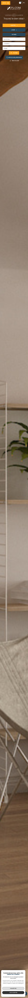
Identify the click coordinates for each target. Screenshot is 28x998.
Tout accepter (13, 992)
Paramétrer (13, 988)
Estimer (14, 34)
